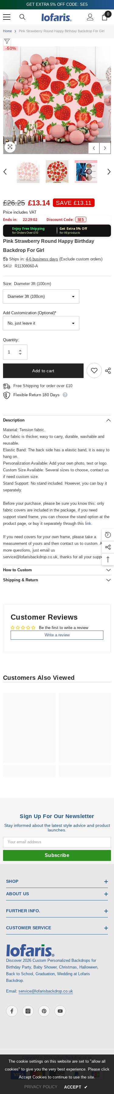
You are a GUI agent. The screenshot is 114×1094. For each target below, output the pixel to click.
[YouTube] (60, 1011)
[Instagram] (28, 1011)
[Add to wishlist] (94, 370)
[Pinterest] (44, 1011)
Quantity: (11, 340)
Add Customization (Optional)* (29, 313)
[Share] (106, 370)
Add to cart (43, 370)
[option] (57, 100)
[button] (93, 148)
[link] (29, 767)
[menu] (6, 17)
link (88, 523)
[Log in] (90, 17)
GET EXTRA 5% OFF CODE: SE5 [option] (57, 4)
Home (7, 31)
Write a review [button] (57, 635)
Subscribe (57, 855)
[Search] (22, 17)
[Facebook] (12, 1011)
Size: (27, 283)
